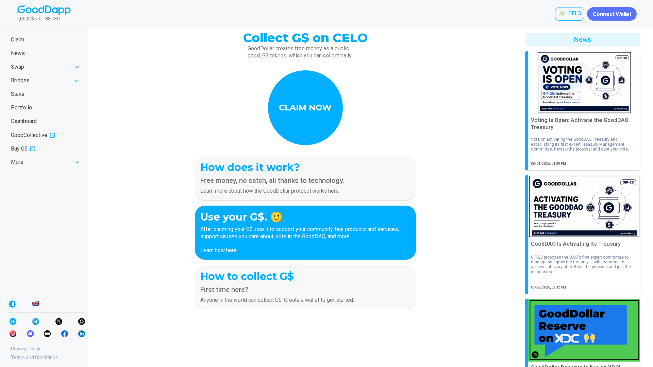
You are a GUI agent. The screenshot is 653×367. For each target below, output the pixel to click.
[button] (305, 107)
